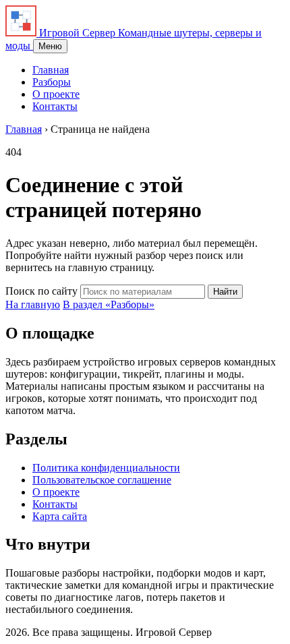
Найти (225, 292)
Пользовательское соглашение (101, 480)
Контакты (55, 106)
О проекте (56, 94)
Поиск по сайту (41, 291)
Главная (50, 70)
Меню (50, 46)
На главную (32, 304)
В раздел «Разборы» (108, 304)
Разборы (51, 82)
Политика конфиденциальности (106, 467)
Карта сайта (59, 516)
